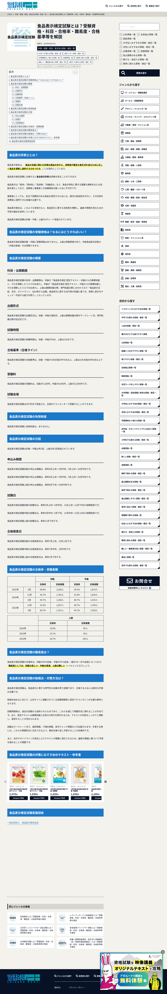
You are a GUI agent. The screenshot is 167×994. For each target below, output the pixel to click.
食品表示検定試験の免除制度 (23, 108)
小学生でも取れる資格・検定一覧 (135, 439)
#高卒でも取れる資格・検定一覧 (80, 62)
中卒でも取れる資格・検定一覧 (134, 317)
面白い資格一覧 (127, 557)
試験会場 (19, 104)
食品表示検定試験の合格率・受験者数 (27, 126)
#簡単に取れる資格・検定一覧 (86, 58)
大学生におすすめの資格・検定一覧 (139, 42)
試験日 (18, 119)
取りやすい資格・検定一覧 (132, 359)
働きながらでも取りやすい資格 (134, 334)
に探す (135, 6)
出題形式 (19, 90)
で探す (154, 6)
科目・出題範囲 (21, 87)
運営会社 (57, 987)
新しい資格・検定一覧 (130, 456)
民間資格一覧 (147, 51)
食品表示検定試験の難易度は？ (24, 129)
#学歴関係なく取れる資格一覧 (49, 58)
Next (105, 782)
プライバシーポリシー (77, 987)
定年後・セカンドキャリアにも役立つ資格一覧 (138, 430)
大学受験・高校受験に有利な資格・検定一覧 (138, 394)
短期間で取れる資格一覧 (131, 515)
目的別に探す (84, 976)
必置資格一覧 (129, 51)
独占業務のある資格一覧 (134, 55)
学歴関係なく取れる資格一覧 (133, 420)
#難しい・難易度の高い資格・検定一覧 (52, 62)
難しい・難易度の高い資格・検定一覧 (137, 548)
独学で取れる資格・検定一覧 (133, 490)
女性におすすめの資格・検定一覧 (138, 46)
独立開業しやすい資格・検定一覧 (135, 498)
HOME (9, 14)
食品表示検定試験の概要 (21, 83)
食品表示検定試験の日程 (21, 112)
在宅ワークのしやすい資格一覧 (134, 384)
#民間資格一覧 (68, 58)
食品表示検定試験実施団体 (23, 141)
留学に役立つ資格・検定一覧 (133, 506)
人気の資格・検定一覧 (130, 325)
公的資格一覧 (129, 34)
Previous (5, 782)
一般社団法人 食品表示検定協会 (23, 822)
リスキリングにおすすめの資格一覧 (136, 309)
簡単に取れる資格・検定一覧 (136, 63)
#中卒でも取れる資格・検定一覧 (49, 53)
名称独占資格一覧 (149, 34)
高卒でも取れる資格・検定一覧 (134, 565)
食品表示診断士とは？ (20, 76)
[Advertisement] (55, 857)
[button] (74, 72)
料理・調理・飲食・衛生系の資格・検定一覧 (30, 14)
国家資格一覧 (129, 38)
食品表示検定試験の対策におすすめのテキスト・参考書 (35, 137)
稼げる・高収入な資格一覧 (135, 59)
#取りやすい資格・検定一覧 (74, 53)
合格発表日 (19, 122)
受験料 (18, 101)
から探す (116, 6)
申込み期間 (19, 115)
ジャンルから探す (64, 976)
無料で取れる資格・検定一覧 (133, 473)
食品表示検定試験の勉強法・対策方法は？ (29, 133)
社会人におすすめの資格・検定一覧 (136, 523)
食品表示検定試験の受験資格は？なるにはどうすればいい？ (37, 79)
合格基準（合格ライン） (25, 97)
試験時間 (19, 94)
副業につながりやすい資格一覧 (134, 351)
